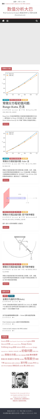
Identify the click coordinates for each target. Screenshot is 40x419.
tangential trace (4, 351)
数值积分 (11, 359)
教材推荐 (33, 355)
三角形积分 (10, 351)
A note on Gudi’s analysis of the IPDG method (17, 4)
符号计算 (6, 365)
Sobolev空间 (20, 347)
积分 (34, 363)
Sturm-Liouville (31, 217)
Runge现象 (12, 347)
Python (19, 344)
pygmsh (15, 344)
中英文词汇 (16, 351)
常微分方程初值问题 (15, 100)
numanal (16, 110)
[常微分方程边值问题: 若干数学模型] (20, 187)
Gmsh (25, 341)
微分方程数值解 (22, 355)
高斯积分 (32, 365)
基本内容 (6, 100)
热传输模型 (17, 219)
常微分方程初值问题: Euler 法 (16, 161)
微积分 (5, 296)
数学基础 (11, 296)
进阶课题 (25, 100)
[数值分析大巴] (3, 21)
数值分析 (4, 359)
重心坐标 (27, 366)
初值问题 (29, 269)
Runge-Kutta (31, 110)
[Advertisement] (20, 44)
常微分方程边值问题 (9, 212)
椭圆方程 (7, 363)
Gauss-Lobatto (20, 341)
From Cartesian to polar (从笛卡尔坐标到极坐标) (16, 322)
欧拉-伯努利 (11, 219)
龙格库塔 (14, 112)
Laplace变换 (30, 341)
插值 (27, 355)
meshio (12, 344)
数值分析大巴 (20, 9)
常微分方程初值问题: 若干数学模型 (18, 267)
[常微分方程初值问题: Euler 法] (20, 131)
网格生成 (16, 366)
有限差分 (29, 358)
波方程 (24, 362)
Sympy (35, 347)
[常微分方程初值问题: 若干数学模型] (20, 235)
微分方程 (18, 212)
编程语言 (10, 365)
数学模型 (6, 272)
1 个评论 (22, 269)
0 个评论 (23, 110)
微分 (17, 355)
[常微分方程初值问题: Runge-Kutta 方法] (20, 73)
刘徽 (20, 351)
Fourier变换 (5, 341)
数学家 (17, 359)
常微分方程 (8, 112)
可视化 (34, 351)
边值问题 (23, 219)
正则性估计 (17, 363)
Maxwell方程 (5, 344)
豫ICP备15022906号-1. (26, 411)
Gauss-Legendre (13, 341)
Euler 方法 (29, 163)
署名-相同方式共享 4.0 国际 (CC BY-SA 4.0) (20, 413)
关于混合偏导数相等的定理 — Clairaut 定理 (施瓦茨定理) (19, 315)
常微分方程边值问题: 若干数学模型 (18, 215)
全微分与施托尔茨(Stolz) (13, 299)
